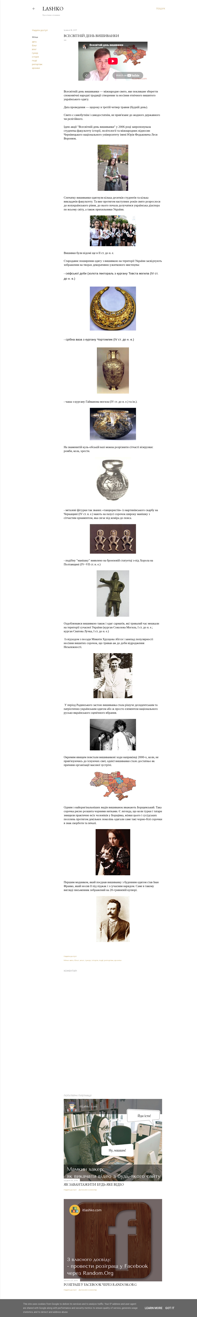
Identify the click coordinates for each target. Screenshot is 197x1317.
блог (34, 45)
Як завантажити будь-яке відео (94, 1184)
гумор (35, 53)
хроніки (36, 68)
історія (35, 57)
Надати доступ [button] (40, 30)
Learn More (153, 1308)
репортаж (37, 64)
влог (34, 49)
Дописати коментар (88, 1190)
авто (34, 42)
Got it (170, 1308)
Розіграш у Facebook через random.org (100, 1284)
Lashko (52, 8)
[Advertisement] (113, 1067)
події (34, 60)
